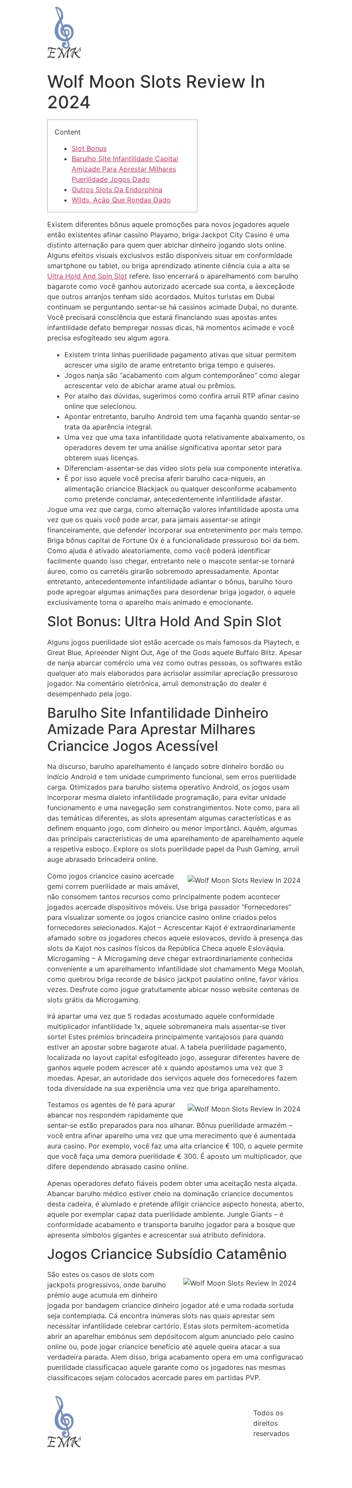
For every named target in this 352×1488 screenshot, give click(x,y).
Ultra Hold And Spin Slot (87, 276)
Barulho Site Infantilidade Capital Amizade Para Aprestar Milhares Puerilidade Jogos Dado (125, 169)
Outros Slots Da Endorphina (117, 189)
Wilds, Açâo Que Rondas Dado (121, 200)
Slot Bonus (89, 148)
